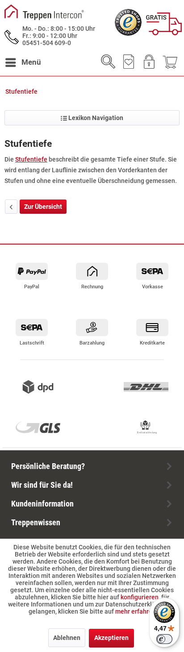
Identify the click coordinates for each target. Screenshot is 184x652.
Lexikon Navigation (95, 117)
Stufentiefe (31, 159)
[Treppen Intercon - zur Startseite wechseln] (44, 12)
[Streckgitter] (11, 206)
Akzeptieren (111, 637)
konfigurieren (140, 597)
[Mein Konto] (148, 62)
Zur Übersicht (43, 206)
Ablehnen (66, 637)
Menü (31, 62)
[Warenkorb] (170, 62)
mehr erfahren (135, 611)
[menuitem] (23, 62)
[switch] (164, 639)
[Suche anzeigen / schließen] (105, 62)
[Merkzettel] (127, 62)
